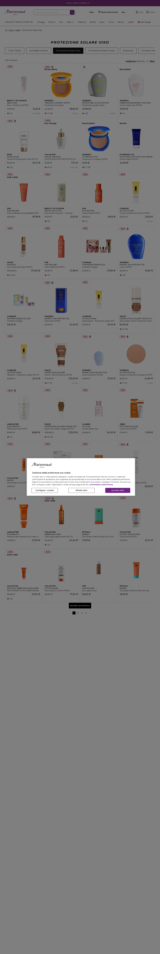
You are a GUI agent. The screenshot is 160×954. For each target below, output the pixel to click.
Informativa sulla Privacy (101, 485)
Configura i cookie (44, 490)
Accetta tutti (117, 490)
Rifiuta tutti (81, 490)
